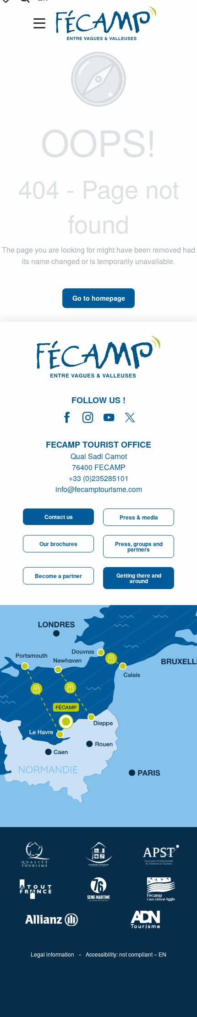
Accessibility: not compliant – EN (126, 954)
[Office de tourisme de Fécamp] (98, 357)
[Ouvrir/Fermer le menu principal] (41, 23)
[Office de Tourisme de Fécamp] (106, 23)
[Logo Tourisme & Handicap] (98, 854)
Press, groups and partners (139, 546)
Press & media (139, 517)
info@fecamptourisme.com (98, 489)
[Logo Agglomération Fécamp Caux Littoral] (161, 889)
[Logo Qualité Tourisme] (36, 854)
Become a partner (58, 576)
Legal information (52, 954)
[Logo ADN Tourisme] (145, 919)
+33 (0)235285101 (99, 478)
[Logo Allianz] (51, 919)
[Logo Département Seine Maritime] (98, 889)
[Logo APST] (161, 854)
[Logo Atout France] (36, 889)
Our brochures (58, 544)
